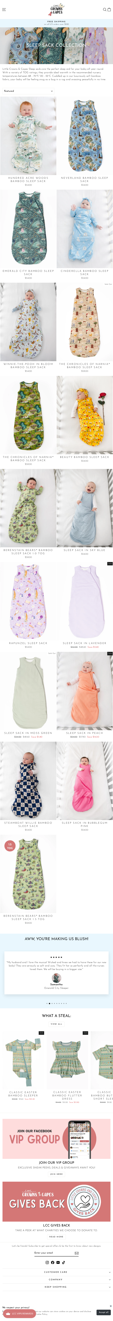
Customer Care (55, 1272)
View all (56, 1024)
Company (56, 1280)
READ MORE (56, 1237)
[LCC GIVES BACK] (56, 1202)
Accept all (104, 1312)
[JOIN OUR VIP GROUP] (56, 1139)
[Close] (111, 1306)
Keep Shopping (56, 1287)
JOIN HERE (56, 1174)
